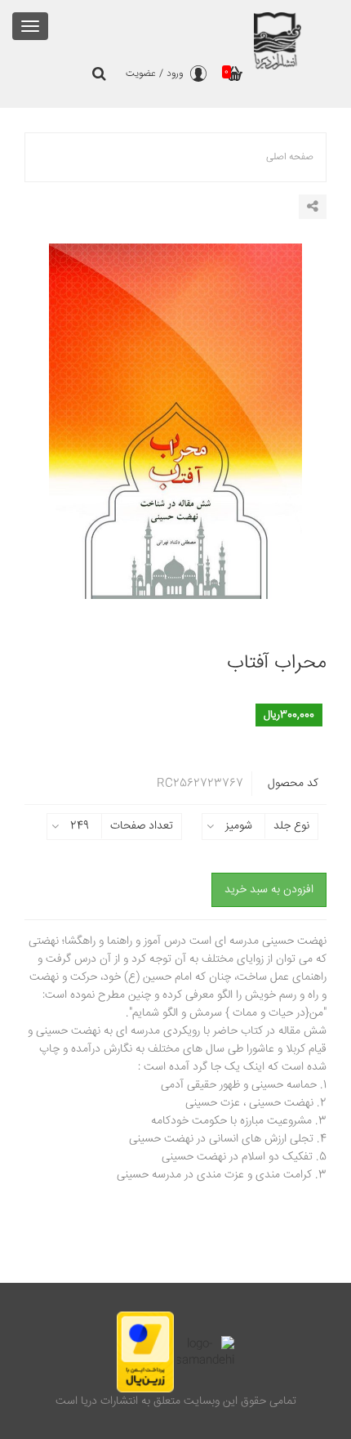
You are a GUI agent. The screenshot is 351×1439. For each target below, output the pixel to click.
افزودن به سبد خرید (268, 890)
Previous (36, 442)
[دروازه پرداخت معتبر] (145, 1352)
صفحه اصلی (289, 157)
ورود (175, 74)
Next (314, 442)
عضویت (141, 74)
